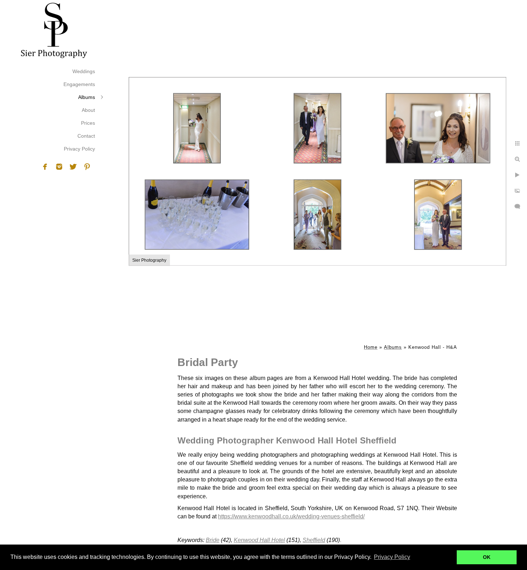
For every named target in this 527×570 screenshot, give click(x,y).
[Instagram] (59, 167)
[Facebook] (45, 167)
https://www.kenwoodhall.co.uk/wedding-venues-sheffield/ (291, 516)
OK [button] (486, 557)
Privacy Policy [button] (392, 557)
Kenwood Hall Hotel (259, 540)
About (88, 110)
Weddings (83, 71)
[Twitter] (73, 167)
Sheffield (314, 540)
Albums (86, 97)
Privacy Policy (79, 149)
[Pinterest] (87, 167)
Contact (86, 136)
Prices (88, 123)
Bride (212, 540)
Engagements (79, 84)
